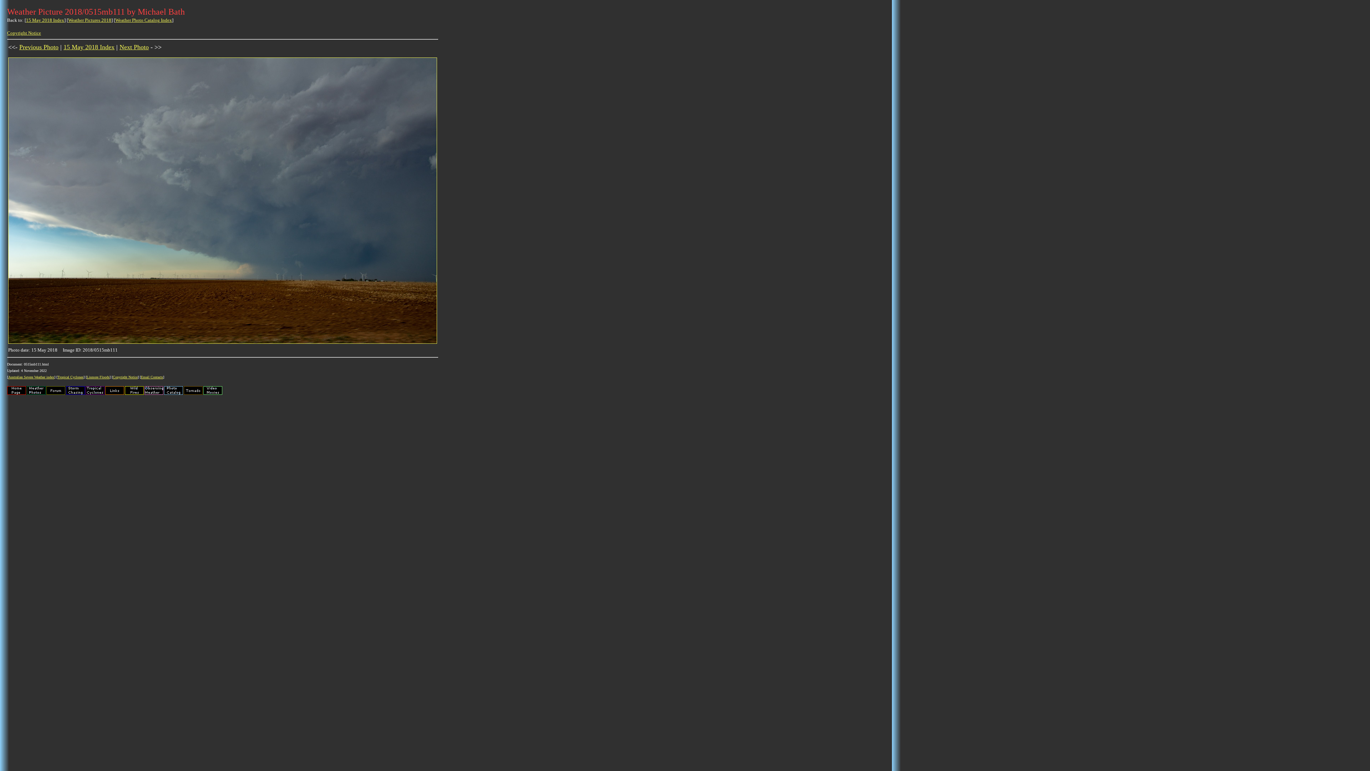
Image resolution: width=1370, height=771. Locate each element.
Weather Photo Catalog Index (143, 20)
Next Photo (134, 47)
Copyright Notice (24, 33)
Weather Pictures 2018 (89, 20)
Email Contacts (152, 377)
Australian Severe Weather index (31, 377)
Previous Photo (39, 47)
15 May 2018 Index (45, 20)
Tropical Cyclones (70, 377)
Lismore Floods (98, 377)
